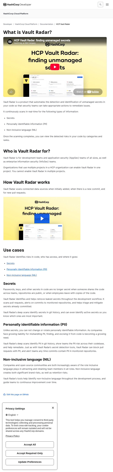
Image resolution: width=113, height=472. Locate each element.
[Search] (100, 4)
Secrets (10, 263)
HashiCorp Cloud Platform (26, 24)
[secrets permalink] (18, 284)
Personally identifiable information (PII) (27, 269)
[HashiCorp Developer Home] (17, 4)
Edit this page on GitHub (18, 394)
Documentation (46, 24)
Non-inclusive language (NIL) (22, 275)
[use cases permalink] (27, 250)
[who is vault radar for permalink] (53, 151)
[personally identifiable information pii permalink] (70, 325)
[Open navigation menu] (107, 4)
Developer (7, 24)
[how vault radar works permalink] (52, 182)
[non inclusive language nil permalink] (53, 360)
